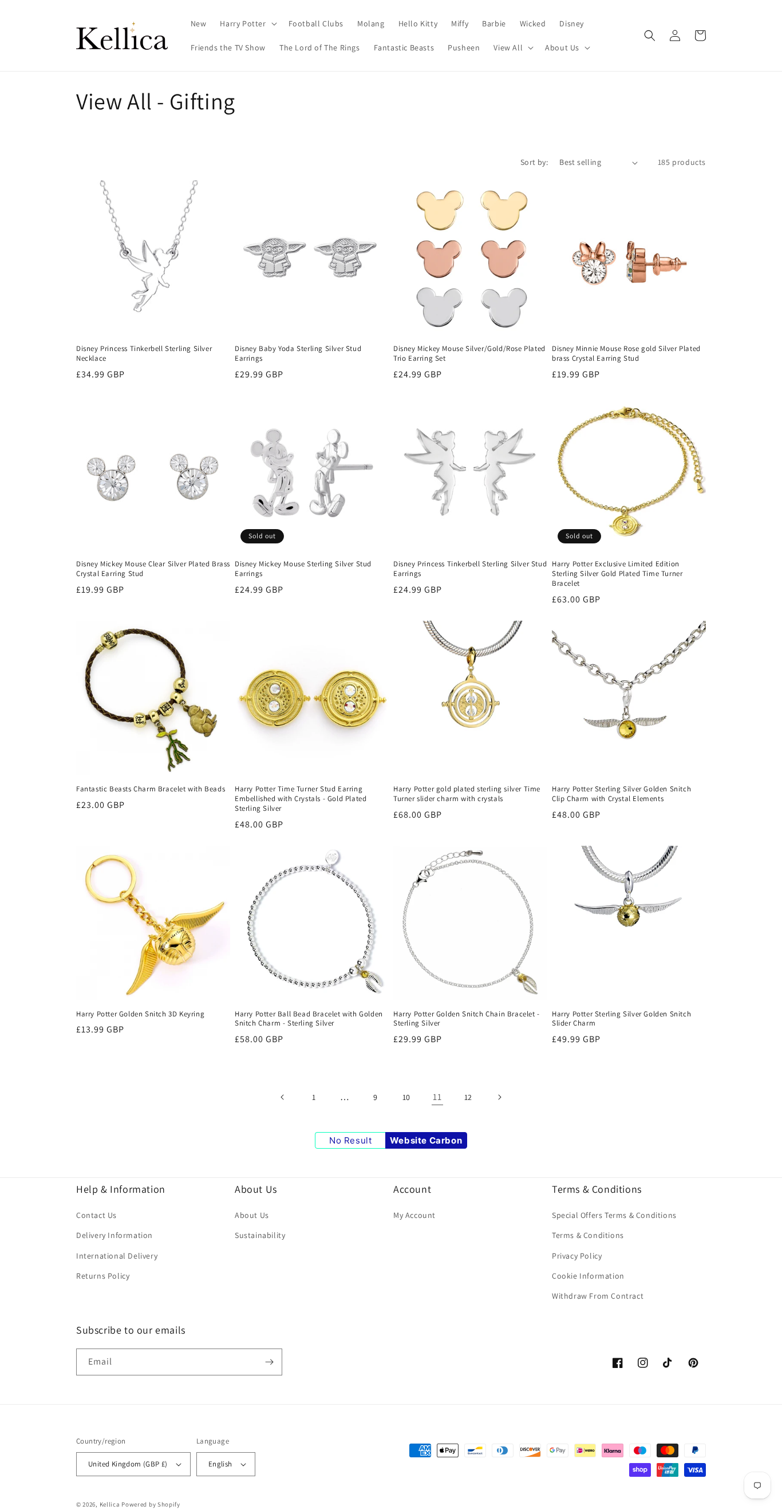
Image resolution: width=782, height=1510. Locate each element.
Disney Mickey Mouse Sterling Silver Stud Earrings (303, 568)
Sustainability (260, 1235)
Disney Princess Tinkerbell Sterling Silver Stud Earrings (470, 568)
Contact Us (96, 1215)
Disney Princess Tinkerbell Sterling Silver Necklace (144, 353)
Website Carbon (426, 1140)
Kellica (110, 1504)
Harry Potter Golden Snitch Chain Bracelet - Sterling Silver (466, 1019)
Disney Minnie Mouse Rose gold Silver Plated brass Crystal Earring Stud (626, 353)
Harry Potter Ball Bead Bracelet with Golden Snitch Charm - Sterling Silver (309, 1019)
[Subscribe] (269, 1362)
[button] (247, 23)
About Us (252, 1215)
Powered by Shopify (150, 1504)
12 (468, 1097)
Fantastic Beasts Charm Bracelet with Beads (150, 789)
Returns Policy (102, 1276)
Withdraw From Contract (597, 1296)
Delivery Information (114, 1235)
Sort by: (534, 162)
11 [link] (437, 1097)
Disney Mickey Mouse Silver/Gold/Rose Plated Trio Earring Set (469, 353)
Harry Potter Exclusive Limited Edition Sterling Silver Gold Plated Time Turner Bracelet (617, 573)
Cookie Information (588, 1276)
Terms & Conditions (588, 1235)
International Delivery (116, 1256)
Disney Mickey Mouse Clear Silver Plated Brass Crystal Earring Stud (153, 568)
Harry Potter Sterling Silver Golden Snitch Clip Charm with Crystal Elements (621, 793)
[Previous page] (282, 1097)
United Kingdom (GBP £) (128, 1464)
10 (406, 1097)
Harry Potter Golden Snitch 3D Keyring (140, 1014)
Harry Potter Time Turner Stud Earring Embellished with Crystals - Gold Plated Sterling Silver (300, 798)
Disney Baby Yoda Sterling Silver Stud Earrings (298, 353)
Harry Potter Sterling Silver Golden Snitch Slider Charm (621, 1019)
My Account (414, 1215)
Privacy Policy (577, 1256)
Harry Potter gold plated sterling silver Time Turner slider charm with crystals (466, 793)
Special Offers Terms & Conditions (614, 1215)
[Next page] (499, 1097)
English (220, 1464)
